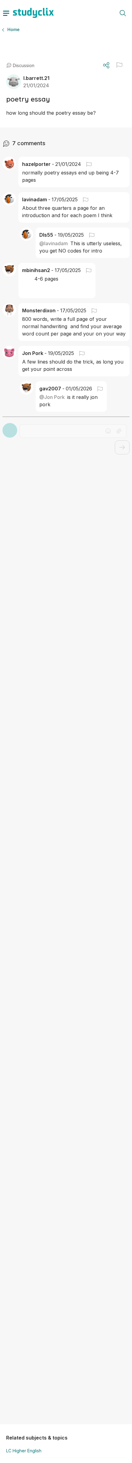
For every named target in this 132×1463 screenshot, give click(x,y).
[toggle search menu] (123, 13)
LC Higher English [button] (23, 1450)
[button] (119, 65)
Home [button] (13, 29)
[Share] (106, 65)
